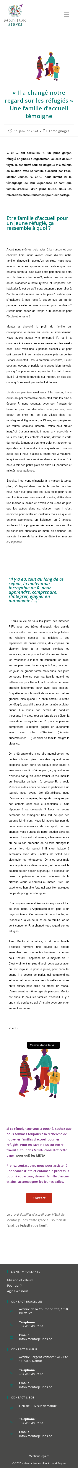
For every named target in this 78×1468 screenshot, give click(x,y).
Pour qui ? (14, 1285)
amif (43, 1225)
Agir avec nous (17, 1291)
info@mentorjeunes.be (35, 1339)
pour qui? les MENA (30, 1155)
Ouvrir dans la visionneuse (45, 1045)
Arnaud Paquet (57, 1463)
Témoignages (59, 131)
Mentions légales (39, 1456)
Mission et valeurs (20, 1280)
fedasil (25, 1225)
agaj (11, 1225)
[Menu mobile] (69, 16)
